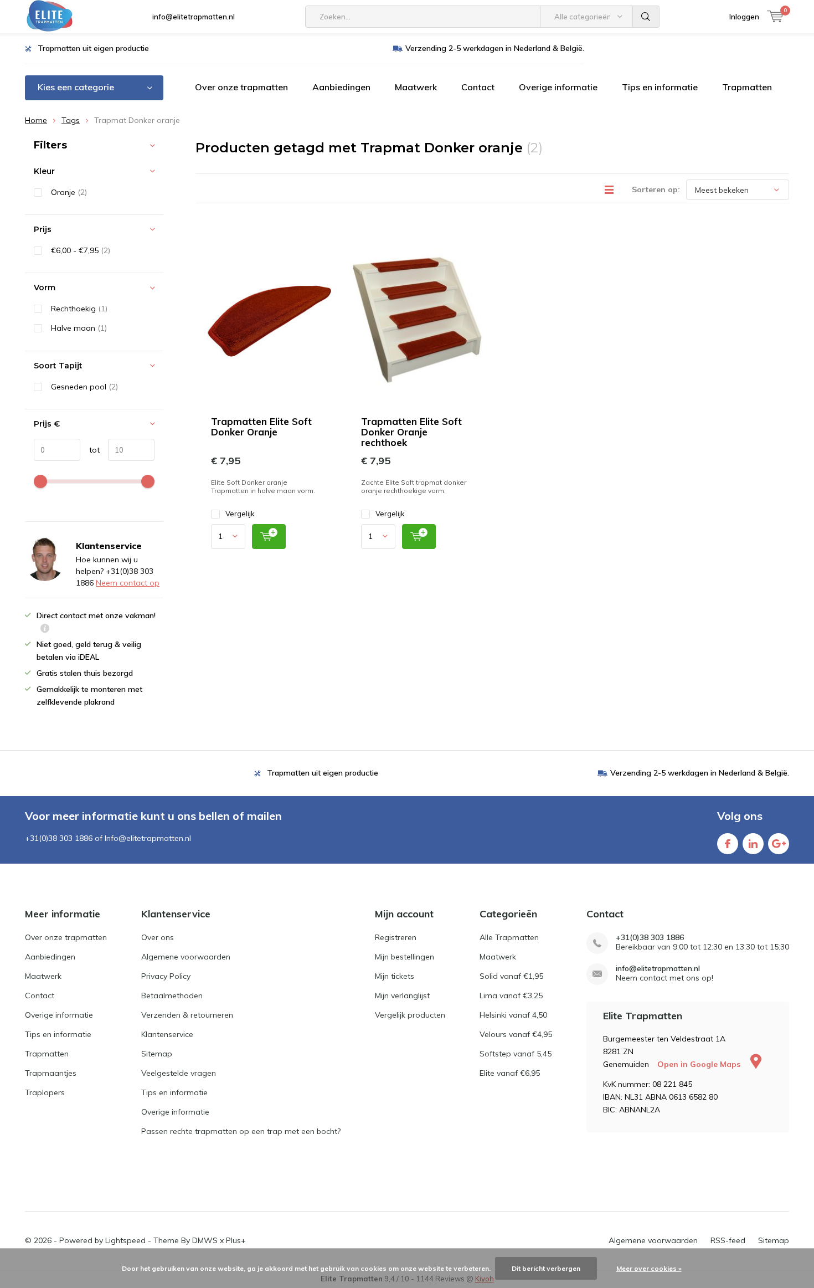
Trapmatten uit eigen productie (93, 48)
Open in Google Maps (700, 1064)
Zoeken (646, 17)
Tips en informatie (660, 87)
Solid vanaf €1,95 (511, 976)
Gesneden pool (84, 387)
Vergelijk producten (410, 1015)
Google (778, 843)
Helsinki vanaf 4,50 (513, 1015)
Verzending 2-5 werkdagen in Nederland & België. (494, 48)
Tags (70, 120)
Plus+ (236, 1240)
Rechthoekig (79, 309)
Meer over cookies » (649, 1268)
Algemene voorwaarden (185, 957)
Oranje (69, 192)
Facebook (727, 843)
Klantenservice (167, 1034)
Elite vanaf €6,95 (510, 1073)
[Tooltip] (44, 629)
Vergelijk (240, 513)
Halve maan (79, 328)
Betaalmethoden (172, 995)
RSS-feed (727, 1240)
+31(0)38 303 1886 (650, 937)
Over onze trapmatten (241, 87)
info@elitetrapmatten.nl (193, 16)
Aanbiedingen (341, 87)
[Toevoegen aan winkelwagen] (269, 536)
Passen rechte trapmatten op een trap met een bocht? (241, 1131)
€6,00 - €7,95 (80, 250)
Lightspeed (125, 1240)
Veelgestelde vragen (178, 1073)
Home (36, 120)
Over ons (157, 937)
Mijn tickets (394, 976)
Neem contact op (127, 583)
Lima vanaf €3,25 (511, 995)
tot (90, 450)
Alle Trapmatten (509, 937)
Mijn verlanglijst (402, 995)
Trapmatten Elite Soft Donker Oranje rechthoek (411, 431)
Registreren (395, 937)
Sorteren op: (656, 189)
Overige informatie (558, 87)
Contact (477, 87)
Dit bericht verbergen (546, 1268)
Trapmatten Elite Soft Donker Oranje (261, 426)
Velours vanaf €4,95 (516, 1034)
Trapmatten (747, 87)
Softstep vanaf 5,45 (516, 1054)
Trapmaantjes (50, 1073)
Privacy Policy (165, 976)
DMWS (205, 1240)
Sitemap (156, 1054)
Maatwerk (416, 87)
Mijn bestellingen (404, 957)
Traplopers (45, 1092)
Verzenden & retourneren (187, 1015)
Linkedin (753, 843)
